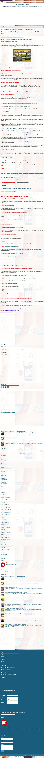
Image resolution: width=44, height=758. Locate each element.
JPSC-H (7, 29)
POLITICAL (3, 552)
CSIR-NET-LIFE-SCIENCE (5, 497)
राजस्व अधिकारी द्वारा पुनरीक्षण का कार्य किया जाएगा (11, 246)
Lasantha (20, 756)
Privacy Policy (3, 657)
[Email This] (1, 346)
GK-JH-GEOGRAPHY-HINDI (5, 509)
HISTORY (2, 519)
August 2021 (3, 468)
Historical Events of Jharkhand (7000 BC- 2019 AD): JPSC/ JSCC (16, 592)
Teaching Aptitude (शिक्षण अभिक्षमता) (6, 672)
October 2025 (3, 462)
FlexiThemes (10, 756)
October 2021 (3, 466)
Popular (2, 412)
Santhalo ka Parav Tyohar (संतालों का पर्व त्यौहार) (8, 667)
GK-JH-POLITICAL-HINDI (5, 514)
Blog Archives (12, 412)
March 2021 (2, 475)
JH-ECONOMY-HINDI (4, 522)
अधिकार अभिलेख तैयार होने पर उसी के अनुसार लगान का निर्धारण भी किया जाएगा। (12, 227)
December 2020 (3, 479)
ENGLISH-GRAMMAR (4, 504)
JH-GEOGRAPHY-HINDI (5, 527)
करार (5, 280)
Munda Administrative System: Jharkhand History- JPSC (15, 603)
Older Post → (41, 349)
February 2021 (3, 476)
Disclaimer (3, 659)
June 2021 (2, 471)
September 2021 (3, 467)
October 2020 (3, 482)
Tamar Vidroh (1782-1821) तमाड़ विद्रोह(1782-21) (13, 597)
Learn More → (8, 731)
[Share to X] (3, 346)
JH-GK (2, 529)
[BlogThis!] (2, 346)
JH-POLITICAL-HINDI (4, 537)
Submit (8, 706)
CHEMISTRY (3, 494)
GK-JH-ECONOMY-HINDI (5, 507)
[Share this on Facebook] (3, 344)
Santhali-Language (4, 554)
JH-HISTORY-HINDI (4, 534)
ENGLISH (2, 502)
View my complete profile (10, 565)
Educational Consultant (22, 5)
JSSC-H (2, 547)
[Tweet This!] (4, 344)
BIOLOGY (2, 492)
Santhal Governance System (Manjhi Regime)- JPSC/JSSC (15, 624)
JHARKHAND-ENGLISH (5, 539)
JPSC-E (2, 542)
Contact (2, 656)
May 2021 (2, 472)
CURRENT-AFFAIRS (4, 499)
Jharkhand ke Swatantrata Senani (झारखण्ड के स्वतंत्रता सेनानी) (15, 431)
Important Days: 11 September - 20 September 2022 (9, 674)
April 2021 (2, 474)
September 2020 (3, 483)
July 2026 (2, 459)
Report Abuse (4, 558)
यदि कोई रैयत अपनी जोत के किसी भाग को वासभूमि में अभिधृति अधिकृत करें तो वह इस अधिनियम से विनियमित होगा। (16, 188)
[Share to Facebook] (5, 346)
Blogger (24, 453)
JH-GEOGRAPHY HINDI (5, 524)
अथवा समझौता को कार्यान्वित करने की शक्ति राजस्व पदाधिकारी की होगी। (15, 280)
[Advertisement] (22, 17)
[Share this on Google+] (6, 344)
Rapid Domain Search (35, 756)
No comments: (11, 34)
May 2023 (2, 463)
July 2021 (2, 470)
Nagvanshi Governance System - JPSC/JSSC (13, 613)
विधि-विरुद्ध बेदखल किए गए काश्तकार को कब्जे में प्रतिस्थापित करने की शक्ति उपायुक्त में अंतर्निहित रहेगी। (18, 106)
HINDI (2, 517)
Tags (7, 412)
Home (2, 29)
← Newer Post (3, 349)
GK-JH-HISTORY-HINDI (5, 512)
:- (4, 106)
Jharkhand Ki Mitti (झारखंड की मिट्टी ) (11, 442)
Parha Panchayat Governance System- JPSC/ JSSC (14, 608)
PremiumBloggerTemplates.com (27, 756)
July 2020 (2, 486)
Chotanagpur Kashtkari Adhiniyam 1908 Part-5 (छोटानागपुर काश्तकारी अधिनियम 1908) (20, 32)
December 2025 (3, 460)
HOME (5, 29)
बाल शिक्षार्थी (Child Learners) (5, 669)
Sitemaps (2, 661)
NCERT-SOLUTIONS (4, 549)
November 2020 (3, 480)
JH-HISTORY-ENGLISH (5, 532)
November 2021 (3, 464)
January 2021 (3, 478)
